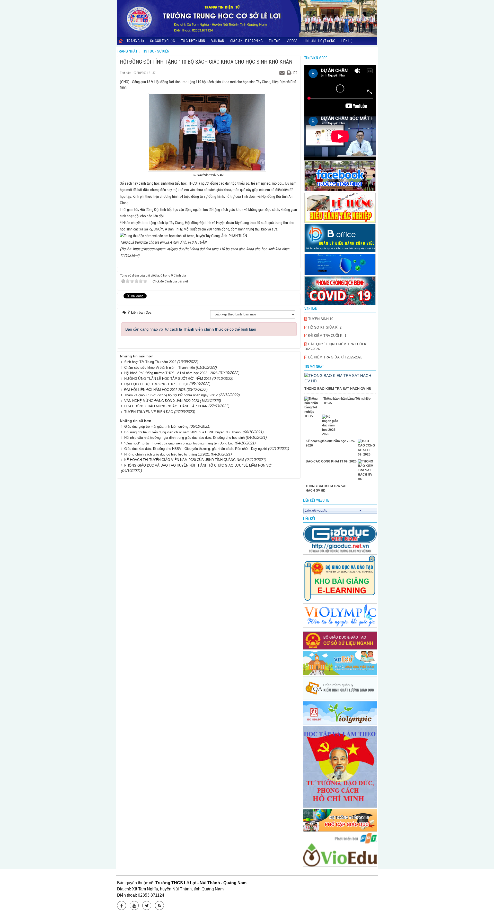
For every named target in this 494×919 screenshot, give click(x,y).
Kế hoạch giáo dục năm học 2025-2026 (330, 443)
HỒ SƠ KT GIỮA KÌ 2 (324, 327)
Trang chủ (135, 41)
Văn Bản (217, 41)
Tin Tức (274, 41)
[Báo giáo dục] (340, 539)
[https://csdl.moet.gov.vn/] (340, 641)
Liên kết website (316, 510)
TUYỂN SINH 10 (320, 319)
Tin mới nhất (314, 367)
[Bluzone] (340, 265)
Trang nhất (127, 51)
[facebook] (340, 176)
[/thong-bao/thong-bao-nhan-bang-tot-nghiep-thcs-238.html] (313, 408)
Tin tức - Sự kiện (155, 51)
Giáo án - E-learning (246, 41)
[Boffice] (340, 239)
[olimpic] (340, 616)
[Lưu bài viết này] (296, 72)
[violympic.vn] (340, 713)
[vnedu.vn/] (340, 688)
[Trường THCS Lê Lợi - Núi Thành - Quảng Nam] (247, 18)
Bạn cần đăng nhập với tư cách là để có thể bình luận (190, 329)
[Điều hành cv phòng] (340, 208)
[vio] (340, 850)
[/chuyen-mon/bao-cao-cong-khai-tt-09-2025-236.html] (367, 448)
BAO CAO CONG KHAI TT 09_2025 (331, 461)
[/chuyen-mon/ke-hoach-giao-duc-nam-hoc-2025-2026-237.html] (331, 426)
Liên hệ (346, 41)
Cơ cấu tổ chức (162, 41)
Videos (292, 41)
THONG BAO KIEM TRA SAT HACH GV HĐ (337, 389)
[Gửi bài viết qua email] (282, 72)
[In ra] (290, 72)
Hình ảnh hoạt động (319, 41)
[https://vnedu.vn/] (340, 663)
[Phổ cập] (340, 821)
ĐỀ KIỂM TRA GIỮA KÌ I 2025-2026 (334, 357)
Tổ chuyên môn (193, 41)
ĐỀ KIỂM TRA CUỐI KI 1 (326, 336)
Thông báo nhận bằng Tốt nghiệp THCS (346, 401)
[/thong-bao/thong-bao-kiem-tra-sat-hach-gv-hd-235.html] (340, 378)
